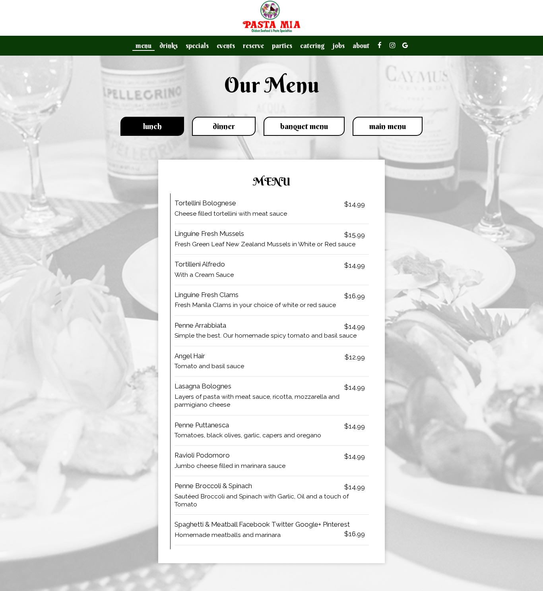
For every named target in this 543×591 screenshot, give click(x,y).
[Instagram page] (392, 45)
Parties (282, 46)
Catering (312, 46)
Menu (143, 46)
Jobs (339, 46)
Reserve (253, 46)
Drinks (168, 46)
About (361, 46)
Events (226, 46)
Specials (197, 46)
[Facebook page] (379, 45)
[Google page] (405, 45)
